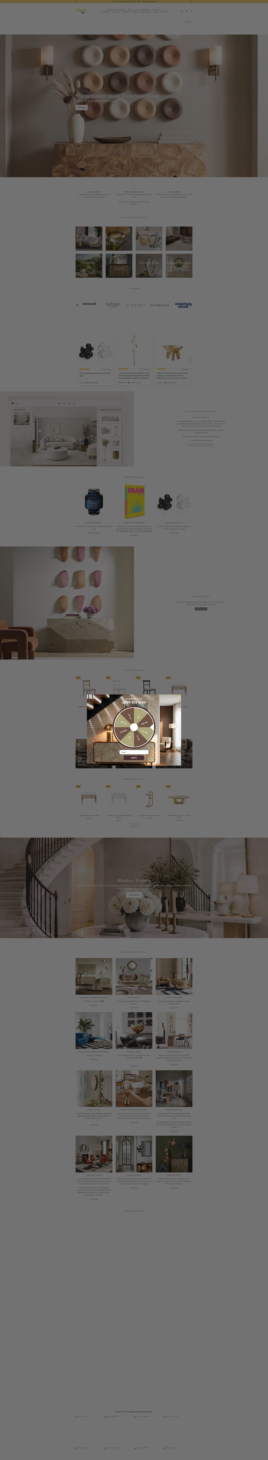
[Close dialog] (178, 697)
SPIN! (134, 757)
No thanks (134, 762)
